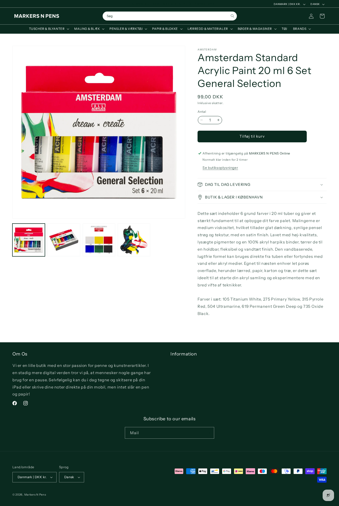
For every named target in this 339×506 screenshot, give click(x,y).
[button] (48, 29)
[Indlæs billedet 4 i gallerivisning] (134, 240)
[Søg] (232, 16)
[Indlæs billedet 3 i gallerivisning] (99, 240)
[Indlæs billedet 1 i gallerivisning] (28, 240)
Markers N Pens (35, 494)
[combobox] (170, 16)
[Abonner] (208, 433)
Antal (202, 112)
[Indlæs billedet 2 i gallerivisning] (63, 240)
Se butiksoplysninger (220, 167)
